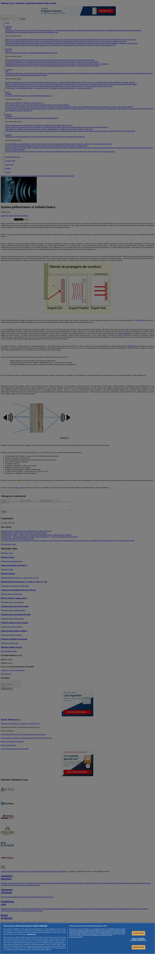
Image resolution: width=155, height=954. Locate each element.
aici (42, 944)
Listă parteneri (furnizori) (76, 937)
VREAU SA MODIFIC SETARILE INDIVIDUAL (138, 939)
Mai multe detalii (31, 934)
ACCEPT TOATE (138, 933)
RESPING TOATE (138, 947)
